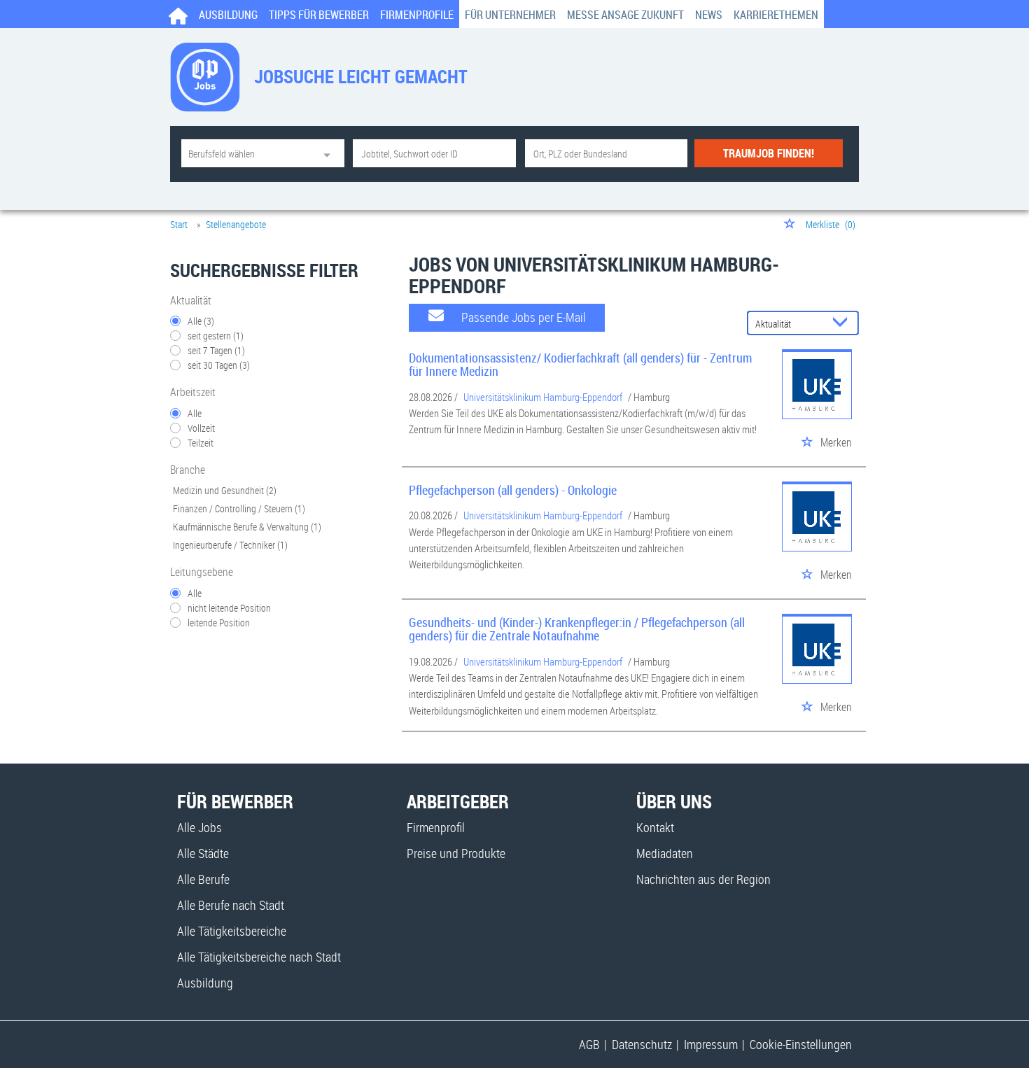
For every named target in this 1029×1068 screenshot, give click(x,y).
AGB (589, 1044)
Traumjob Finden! (768, 153)
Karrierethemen (776, 14)
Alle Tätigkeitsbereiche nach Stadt (259, 956)
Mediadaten (664, 853)
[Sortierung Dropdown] (844, 323)
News (708, 14)
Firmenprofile (417, 14)
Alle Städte (203, 853)
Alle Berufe (203, 879)
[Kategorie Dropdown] (330, 153)
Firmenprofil (436, 827)
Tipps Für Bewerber (319, 14)
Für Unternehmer (510, 14)
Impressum (711, 1044)
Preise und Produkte (456, 853)
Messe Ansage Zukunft (625, 14)
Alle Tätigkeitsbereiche (231, 930)
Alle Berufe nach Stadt (230, 905)
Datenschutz (642, 1044)
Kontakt (655, 827)
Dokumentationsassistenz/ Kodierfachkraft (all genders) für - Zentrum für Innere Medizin (580, 364)
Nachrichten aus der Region (703, 879)
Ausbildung (228, 14)
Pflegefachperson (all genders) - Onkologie (513, 490)
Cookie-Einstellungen (801, 1044)
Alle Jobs (199, 827)
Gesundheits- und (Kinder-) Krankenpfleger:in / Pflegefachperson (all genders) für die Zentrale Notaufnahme (577, 629)
